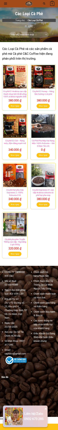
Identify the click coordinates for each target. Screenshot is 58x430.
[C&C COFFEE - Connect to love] (29, 3)
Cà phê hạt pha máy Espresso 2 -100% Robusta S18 (14, 192)
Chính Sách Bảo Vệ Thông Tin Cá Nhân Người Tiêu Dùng (43, 285)
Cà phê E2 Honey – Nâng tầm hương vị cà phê (43, 92)
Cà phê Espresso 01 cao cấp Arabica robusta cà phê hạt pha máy (43, 192)
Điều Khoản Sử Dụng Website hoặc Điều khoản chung (44, 337)
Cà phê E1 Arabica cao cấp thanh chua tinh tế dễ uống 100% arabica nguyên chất (15, 94)
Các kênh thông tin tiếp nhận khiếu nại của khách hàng (43, 324)
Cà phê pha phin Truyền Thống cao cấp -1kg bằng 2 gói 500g (15, 242)
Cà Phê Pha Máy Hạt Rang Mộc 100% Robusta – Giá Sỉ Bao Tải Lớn (43, 143)
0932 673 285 (34, 419)
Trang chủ (20, 20)
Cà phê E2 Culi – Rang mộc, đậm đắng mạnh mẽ (15, 141)
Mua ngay (15, 106)
